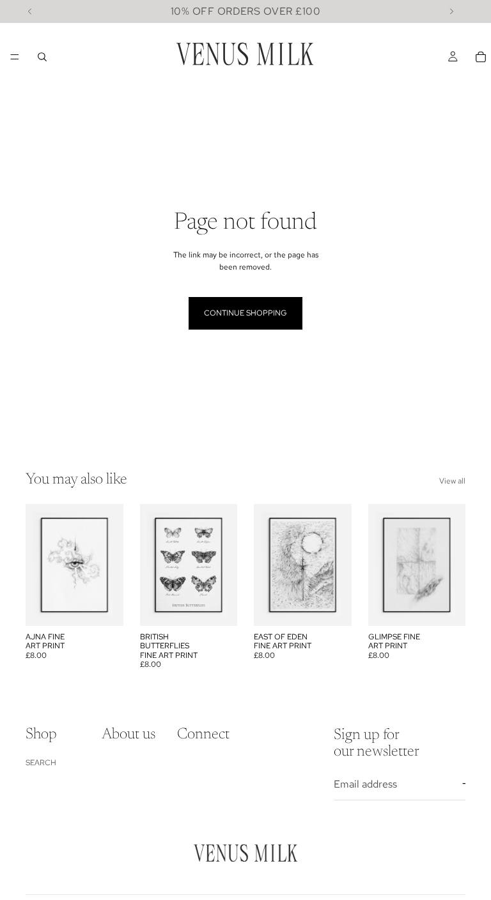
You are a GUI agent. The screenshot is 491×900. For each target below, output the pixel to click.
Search (41, 763)
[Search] (42, 57)
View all (452, 481)
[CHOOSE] (103, 606)
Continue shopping (245, 313)
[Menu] (14, 57)
